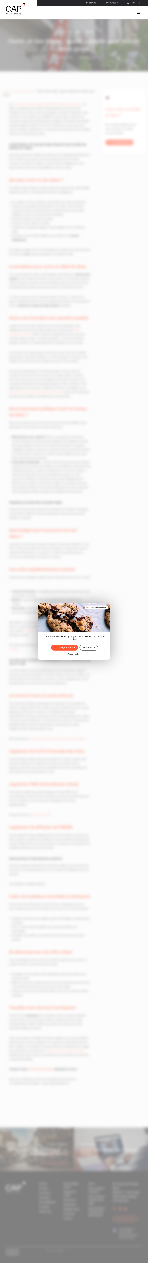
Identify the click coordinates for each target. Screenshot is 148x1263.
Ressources (110, 3)
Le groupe (91, 3)
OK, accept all (67, 647)
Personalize (89, 647)
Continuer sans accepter (96, 607)
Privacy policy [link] (74, 654)
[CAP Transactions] (15, 9)
